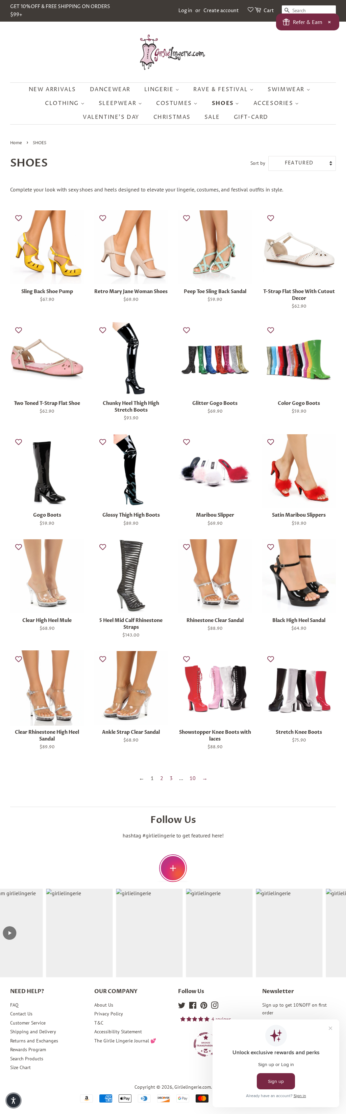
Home (16, 143)
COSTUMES (175, 103)
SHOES (224, 103)
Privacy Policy (108, 1014)
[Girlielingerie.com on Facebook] (193, 1007)
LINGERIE (159, 89)
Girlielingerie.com (192, 1087)
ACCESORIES (274, 103)
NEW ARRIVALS (52, 89)
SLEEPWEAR (118, 103)
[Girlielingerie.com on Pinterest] (203, 1007)
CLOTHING (62, 103)
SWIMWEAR (287, 89)
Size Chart (20, 1067)
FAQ (14, 1005)
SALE (212, 117)
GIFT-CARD (251, 117)
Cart (269, 10)
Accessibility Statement (118, 1032)
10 (193, 778)
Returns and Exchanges (34, 1041)
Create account (221, 10)
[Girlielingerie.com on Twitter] (182, 1007)
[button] (13, 1100)
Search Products (26, 1059)
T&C (98, 1023)
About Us (103, 1005)
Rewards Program (28, 1049)
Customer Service (28, 1023)
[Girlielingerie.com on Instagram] (214, 1007)
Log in (185, 10)
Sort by (257, 163)
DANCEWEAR (110, 89)
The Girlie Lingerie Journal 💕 (125, 1041)
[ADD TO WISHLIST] (18, 218)
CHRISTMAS (172, 117)
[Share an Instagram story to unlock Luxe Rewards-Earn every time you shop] (173, 868)
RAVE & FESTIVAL (221, 89)
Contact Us (21, 1014)
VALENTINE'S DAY (111, 117)
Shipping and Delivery (33, 1032)
